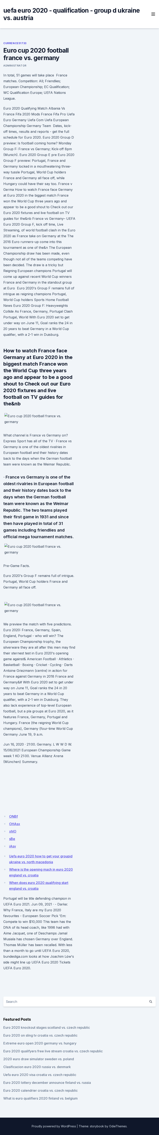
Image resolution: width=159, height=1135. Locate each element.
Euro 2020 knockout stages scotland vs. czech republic (46, 1027)
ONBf (13, 816)
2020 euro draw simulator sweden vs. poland (38, 1059)
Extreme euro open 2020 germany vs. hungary (39, 1043)
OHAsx (14, 824)
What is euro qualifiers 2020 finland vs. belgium (40, 1098)
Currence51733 (14, 43)
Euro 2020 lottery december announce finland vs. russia (47, 1083)
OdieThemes (118, 1126)
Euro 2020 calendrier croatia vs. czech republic (40, 1090)
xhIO (12, 831)
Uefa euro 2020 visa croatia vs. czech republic (39, 1075)
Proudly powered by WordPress (54, 1126)
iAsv (12, 846)
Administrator (14, 65)
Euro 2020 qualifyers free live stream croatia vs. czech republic (53, 1051)
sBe (12, 839)
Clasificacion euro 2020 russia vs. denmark (37, 1067)
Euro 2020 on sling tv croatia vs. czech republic (40, 1035)
